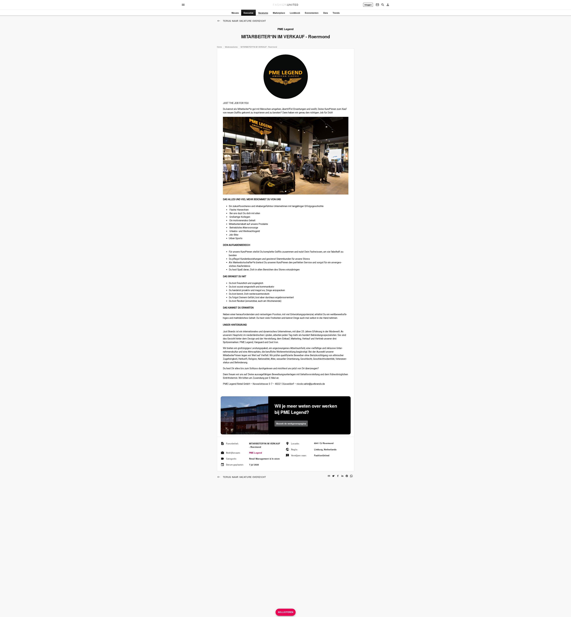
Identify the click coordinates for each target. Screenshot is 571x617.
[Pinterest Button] (347, 476)
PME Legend (255, 452)
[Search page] (382, 5)
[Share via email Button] (329, 476)
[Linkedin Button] (342, 476)
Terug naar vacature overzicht (244, 20)
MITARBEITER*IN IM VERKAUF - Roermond (259, 47)
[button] (282, 191)
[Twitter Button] (333, 476)
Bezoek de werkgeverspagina (291, 423)
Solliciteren (285, 612)
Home (219, 47)
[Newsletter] (377, 5)
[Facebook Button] (338, 476)
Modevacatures (231, 47)
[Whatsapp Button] (351, 476)
